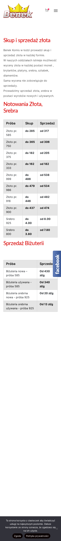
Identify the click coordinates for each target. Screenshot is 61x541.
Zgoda (17, 536)
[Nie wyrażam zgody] (56, 528)
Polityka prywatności (37, 536)
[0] (46, 10)
